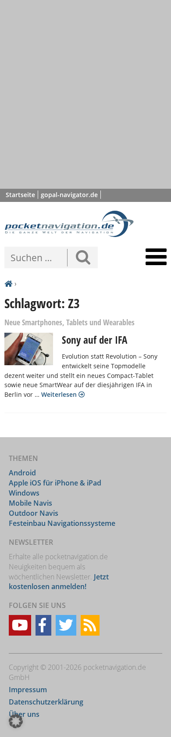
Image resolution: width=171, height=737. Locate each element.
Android (22, 473)
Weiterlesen (59, 394)
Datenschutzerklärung (46, 702)
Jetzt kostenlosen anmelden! (59, 582)
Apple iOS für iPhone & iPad (55, 483)
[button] (16, 721)
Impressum (28, 689)
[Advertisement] (85, 94)
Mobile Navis (30, 503)
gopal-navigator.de (69, 195)
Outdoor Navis (33, 513)
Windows (24, 493)
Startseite (20, 195)
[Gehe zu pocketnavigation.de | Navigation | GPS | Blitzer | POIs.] (8, 284)
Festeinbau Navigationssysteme (62, 523)
